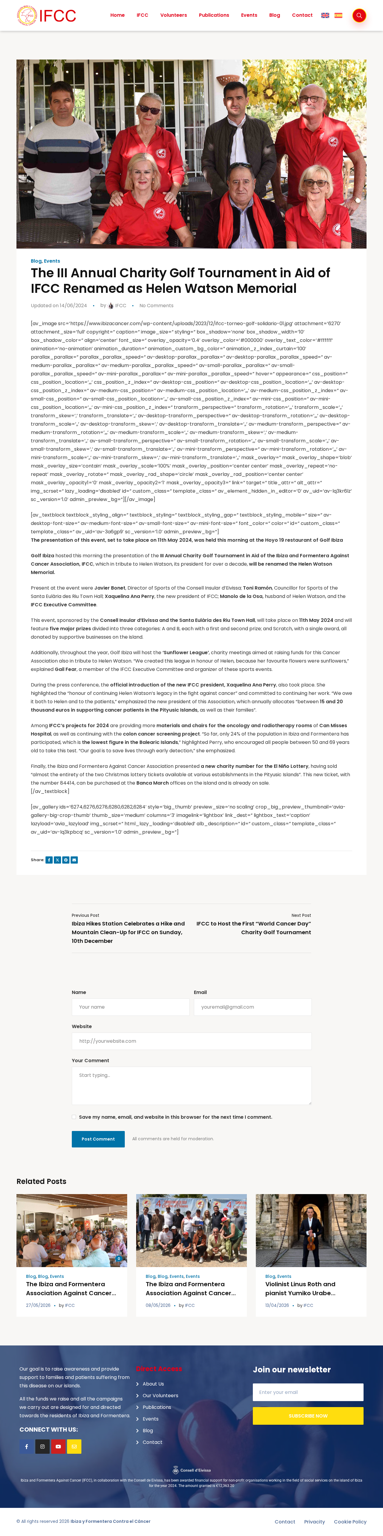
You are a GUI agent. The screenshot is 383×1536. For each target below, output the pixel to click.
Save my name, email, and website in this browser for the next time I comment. (175, 1117)
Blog (36, 261)
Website (82, 1026)
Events (52, 261)
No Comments (156, 305)
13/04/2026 (277, 1305)
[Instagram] (42, 1446)
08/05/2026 (158, 1305)
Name (79, 992)
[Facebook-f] (26, 1446)
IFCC (120, 305)
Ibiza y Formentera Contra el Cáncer (111, 1521)
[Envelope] (74, 1446)
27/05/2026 (38, 1305)
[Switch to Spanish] (338, 15)
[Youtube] (58, 1446)
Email (200, 992)
